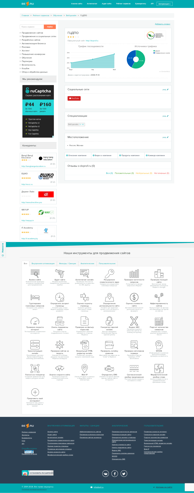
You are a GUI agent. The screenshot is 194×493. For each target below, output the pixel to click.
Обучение (57, 15)
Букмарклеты (140, 4)
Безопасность (28, 65)
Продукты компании (130, 155)
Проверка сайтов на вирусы (91, 437)
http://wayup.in (28, 220)
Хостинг (25, 50)
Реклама (25, 47)
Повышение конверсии (33, 54)
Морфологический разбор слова (60, 455)
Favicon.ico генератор (152, 446)
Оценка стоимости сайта (121, 445)
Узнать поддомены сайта (121, 447)
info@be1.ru (98, 487)
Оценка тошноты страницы (58, 446)
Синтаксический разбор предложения (153, 452)
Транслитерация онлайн (153, 440)
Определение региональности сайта (124, 441)
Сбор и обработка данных (34, 72)
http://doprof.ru (92, 41)
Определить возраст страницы (124, 437)
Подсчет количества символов (156, 437)
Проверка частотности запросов (124, 432)
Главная (25, 15)
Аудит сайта (106, 4)
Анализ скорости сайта (56, 452)
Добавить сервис (162, 24)
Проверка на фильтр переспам (92, 434)
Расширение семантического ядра (61, 440)
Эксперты (25, 435)
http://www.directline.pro (32, 202)
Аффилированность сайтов (90, 432)
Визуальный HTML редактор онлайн (158, 443)
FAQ (23, 441)
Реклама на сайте (164, 487)
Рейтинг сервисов (123, 4)
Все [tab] (25, 263)
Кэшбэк (25, 68)
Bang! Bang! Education (27, 156)
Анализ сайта (76, 4)
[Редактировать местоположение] (166, 137)
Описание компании (77, 155)
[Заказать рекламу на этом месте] (53, 137)
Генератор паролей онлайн (154, 434)
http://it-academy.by (30, 238)
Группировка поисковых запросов (61, 443)
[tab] (43, 263)
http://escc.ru (27, 184)
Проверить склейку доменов (123, 453)
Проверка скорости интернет (155, 432)
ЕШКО (25, 173)
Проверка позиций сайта (121, 434)
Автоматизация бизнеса (33, 43)
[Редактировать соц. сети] (166, 89)
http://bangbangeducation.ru (34, 166)
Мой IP (146, 449)
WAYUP (25, 209)
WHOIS (114, 456)
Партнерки (26, 61)
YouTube (75, 98)
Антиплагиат (92, 4)
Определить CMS (118, 459)
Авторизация (164, 4)
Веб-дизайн (71, 15)
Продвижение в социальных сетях (38, 36)
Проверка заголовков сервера (60, 449)
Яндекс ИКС (116, 450)
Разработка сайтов (30, 40)
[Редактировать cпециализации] (166, 116)
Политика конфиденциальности (34, 489)
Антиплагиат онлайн (55, 437)
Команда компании (156, 155)
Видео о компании (102, 155)
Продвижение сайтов (32, 33)
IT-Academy (27, 228)
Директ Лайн (28, 191)
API (152, 4)
